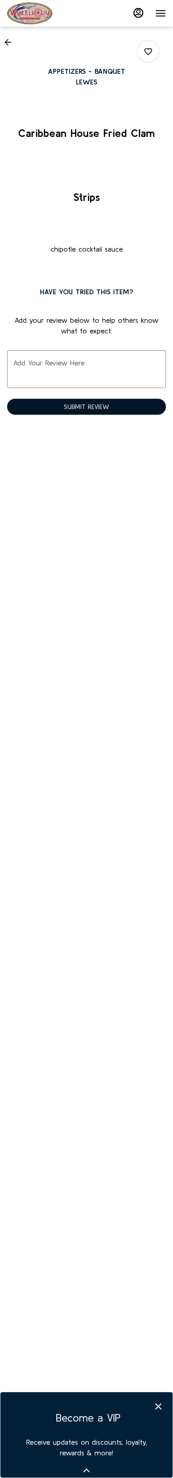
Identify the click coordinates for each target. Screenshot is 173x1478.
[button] (10, 42)
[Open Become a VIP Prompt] (86, 1470)
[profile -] (138, 13)
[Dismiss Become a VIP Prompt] (158, 1406)
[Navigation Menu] (160, 13)
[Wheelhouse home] (47, 13)
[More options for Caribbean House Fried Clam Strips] (148, 51)
